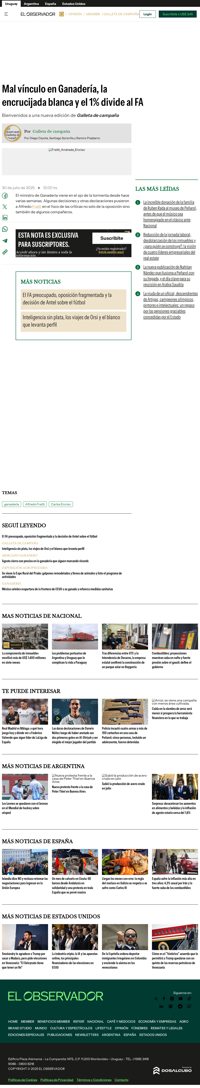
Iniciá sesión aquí (111, 252)
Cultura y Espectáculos (71, 1028)
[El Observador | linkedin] (161, 1006)
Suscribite (111, 238)
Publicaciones (59, 1035)
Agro (183, 1021)
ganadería (11, 504)
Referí (78, 1021)
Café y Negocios (121, 1021)
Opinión (75, 14)
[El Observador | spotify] (170, 1006)
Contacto (121, 1080)
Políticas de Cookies (22, 1080)
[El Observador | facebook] (163, 998)
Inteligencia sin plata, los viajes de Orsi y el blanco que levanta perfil (43, 548)
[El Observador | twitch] (189, 1006)
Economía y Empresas (157, 1021)
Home (13, 1021)
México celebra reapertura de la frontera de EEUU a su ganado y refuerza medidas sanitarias (57, 589)
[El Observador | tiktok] (189, 998)
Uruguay (11, 4)
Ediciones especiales (26, 1035)
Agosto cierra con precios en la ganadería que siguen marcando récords (45, 561)
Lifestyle (104, 1028)
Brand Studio (20, 1028)
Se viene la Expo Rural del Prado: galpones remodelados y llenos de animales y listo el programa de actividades (62, 575)
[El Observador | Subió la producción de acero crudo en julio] (125, 778)
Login (148, 14)
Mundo (41, 1028)
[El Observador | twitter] (156, 998)
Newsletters (87, 1035)
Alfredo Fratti (35, 504)
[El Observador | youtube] (180, 998)
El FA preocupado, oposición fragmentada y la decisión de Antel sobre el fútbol (49, 536)
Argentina (31, 4)
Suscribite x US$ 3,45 (178, 14)
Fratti (36, 206)
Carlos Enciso (61, 504)
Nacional (95, 1021)
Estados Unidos (73, 4)
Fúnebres (139, 1028)
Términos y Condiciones (94, 1080)
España (50, 4)
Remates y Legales (166, 1028)
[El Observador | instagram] (172, 998)
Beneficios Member (54, 1021)
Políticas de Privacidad (56, 1080)
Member (93, 14)
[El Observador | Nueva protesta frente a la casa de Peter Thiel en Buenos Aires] (75, 782)
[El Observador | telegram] (180, 1006)
